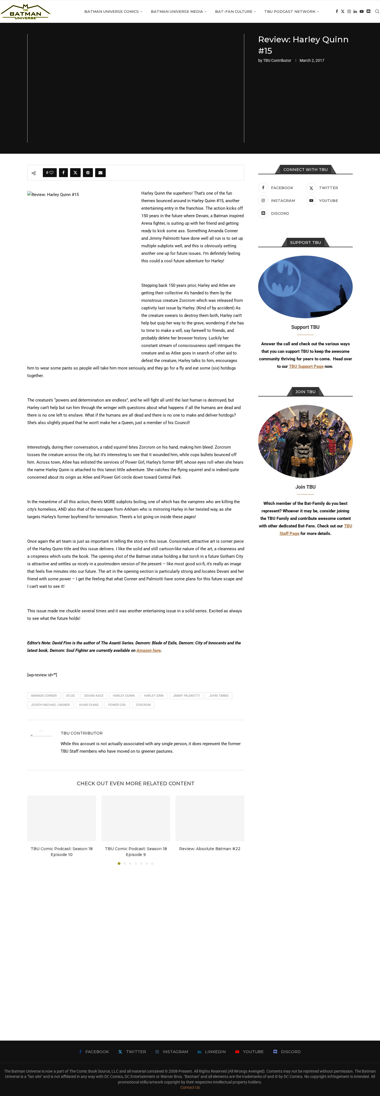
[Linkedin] (355, 11)
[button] (35, 830)
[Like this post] (51, 172)
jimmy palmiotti (186, 696)
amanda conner (44, 696)
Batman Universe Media (177, 11)
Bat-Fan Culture (233, 11)
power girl (117, 705)
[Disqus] (135, 944)
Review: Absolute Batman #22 (210, 848)
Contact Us (190, 1087)
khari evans (89, 705)
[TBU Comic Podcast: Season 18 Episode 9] (136, 818)
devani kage (93, 696)
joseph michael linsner (50, 705)
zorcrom (143, 705)
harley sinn (154, 696)
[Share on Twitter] (75, 172)
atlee (70, 696)
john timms (219, 696)
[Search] (377, 11)
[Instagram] (349, 11)
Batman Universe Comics (111, 11)
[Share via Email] (100, 172)
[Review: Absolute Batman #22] (210, 818)
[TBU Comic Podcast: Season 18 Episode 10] (61, 818)
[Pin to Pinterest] (88, 172)
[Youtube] (362, 11)
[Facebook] (337, 11)
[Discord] (368, 11)
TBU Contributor (277, 60)
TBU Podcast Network (289, 11)
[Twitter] (343, 11)
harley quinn (124, 696)
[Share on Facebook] (63, 172)
